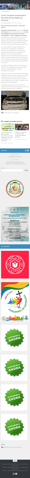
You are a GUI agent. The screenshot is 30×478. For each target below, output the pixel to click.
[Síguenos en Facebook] (28, 150)
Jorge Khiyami (6, 23)
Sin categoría (5, 11)
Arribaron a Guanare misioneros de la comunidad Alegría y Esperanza (20, 134)
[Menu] (28, 2)
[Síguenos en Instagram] (26, 150)
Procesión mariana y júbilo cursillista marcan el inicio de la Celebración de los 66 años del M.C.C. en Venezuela (7, 136)
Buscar (3, 168)
